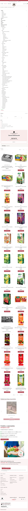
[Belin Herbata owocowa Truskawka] (7, 218)
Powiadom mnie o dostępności (6, 170)
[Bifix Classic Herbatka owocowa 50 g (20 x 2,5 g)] (20, 319)
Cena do (15, 116)
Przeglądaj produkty (5, 439)
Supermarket (6, 7)
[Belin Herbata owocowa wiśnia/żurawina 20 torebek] (20, 218)
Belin (2, 121)
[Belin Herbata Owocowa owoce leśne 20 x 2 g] (20, 198)
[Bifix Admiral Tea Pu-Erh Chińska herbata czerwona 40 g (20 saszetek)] (20, 299)
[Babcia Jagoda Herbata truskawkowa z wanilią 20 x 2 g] (20, 158)
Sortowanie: (2, 148)
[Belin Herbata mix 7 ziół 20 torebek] (20, 178)
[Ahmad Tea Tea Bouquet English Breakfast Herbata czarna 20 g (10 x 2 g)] (7, 158)
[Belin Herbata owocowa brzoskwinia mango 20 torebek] (7, 198)
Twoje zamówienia (21, 477)
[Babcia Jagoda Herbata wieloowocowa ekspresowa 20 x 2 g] (7, 178)
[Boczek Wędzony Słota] (11, 408)
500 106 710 (15, 1)
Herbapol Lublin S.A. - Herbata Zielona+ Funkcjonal (7, 126)
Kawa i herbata (10, 7)
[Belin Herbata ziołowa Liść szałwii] (20, 279)
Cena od (1, 116)
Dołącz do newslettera (6, 468)
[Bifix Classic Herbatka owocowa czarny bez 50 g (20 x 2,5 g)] (7, 339)
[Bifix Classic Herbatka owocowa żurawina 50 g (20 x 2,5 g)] (7, 380)
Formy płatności (3, 483)
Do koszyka (20, 170)
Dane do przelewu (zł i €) (4, 494)
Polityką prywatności (5, 470)
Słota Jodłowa (2, 7)
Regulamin (2, 477)
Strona (20, 149)
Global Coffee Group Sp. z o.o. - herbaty (6, 125)
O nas (1, 490)
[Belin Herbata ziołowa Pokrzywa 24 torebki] (7, 299)
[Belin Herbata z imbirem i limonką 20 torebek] (20, 239)
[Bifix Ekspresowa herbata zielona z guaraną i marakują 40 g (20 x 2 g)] (20, 380)
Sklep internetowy (3, 509)
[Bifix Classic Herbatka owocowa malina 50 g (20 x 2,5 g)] (7, 360)
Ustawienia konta (21, 478)
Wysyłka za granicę (12, 479)
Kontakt (2, 489)
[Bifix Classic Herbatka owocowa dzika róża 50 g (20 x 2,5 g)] (20, 339)
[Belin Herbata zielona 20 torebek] (7, 259)
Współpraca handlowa (3, 493)
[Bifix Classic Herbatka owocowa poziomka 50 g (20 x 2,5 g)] (20, 360)
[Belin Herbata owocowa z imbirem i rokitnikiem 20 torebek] (7, 239)
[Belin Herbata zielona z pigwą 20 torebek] (7, 279)
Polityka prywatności (3, 478)
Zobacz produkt (11, 419)
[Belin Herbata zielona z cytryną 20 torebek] (20, 259)
